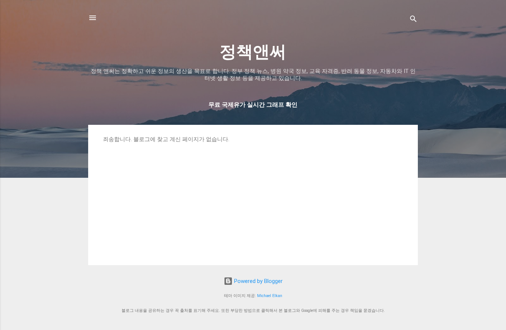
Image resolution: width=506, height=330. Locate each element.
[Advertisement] (253, 198)
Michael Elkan (269, 295)
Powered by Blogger (258, 281)
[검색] (413, 20)
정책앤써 (253, 51)
